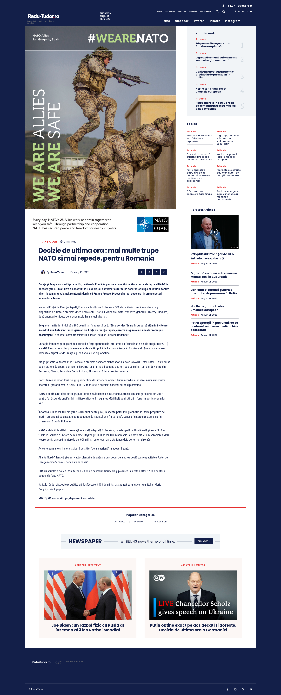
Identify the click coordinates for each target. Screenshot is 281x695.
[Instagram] (239, 12)
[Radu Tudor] (44, 272)
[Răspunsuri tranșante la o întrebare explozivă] (215, 232)
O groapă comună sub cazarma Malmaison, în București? (216, 59)
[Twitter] (247, 12)
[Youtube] (251, 12)
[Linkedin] (243, 12)
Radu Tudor (57, 272)
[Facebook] (235, 12)
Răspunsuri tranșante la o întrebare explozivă (212, 45)
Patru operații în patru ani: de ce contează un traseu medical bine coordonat (216, 105)
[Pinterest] (156, 272)
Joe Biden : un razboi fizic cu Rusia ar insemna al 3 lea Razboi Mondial (87, 627)
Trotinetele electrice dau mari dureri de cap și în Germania (229, 172)
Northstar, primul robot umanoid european (211, 90)
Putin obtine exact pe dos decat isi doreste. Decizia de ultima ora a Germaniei (193, 627)
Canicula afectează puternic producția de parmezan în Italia (215, 74)
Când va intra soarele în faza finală (199, 193)
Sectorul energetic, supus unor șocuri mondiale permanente (228, 195)
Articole (49, 241)
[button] (223, 11)
